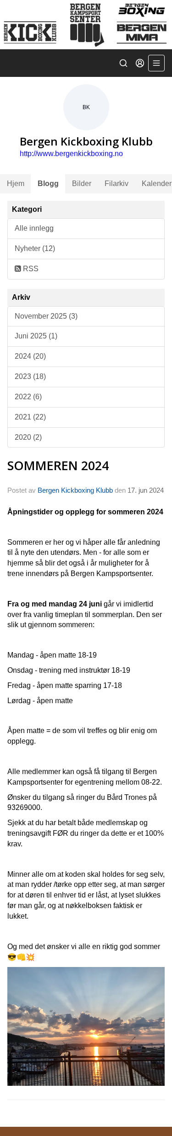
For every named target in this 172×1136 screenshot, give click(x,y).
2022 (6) (28, 397)
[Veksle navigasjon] (156, 63)
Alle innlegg (34, 228)
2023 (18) (30, 376)
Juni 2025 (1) (36, 336)
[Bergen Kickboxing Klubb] (86, 24)
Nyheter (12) (35, 248)
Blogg (48, 183)
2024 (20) (30, 356)
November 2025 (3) (46, 316)
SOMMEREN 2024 (58, 465)
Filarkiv (116, 183)
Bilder (81, 183)
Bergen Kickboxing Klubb (75, 490)
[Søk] (123, 63)
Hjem (15, 183)
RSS (30, 269)
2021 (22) (30, 417)
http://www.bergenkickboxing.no (71, 153)
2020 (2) (28, 437)
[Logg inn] (140, 63)
